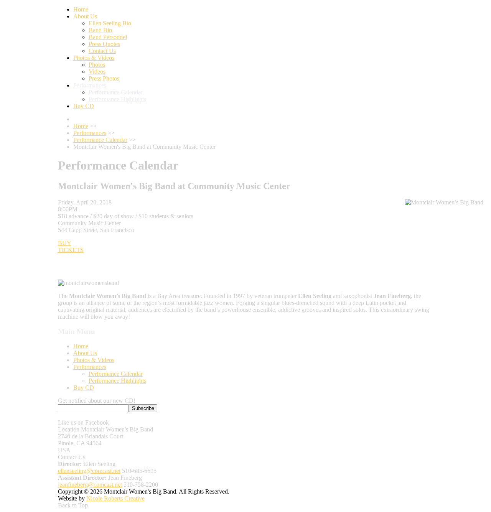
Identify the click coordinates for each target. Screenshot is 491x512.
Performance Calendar (116, 373)
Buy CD (83, 387)
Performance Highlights (117, 380)
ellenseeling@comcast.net (89, 471)
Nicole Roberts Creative (115, 498)
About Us (85, 353)
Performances (89, 367)
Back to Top (73, 505)
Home (80, 346)
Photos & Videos (93, 360)
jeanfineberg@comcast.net (90, 484)
